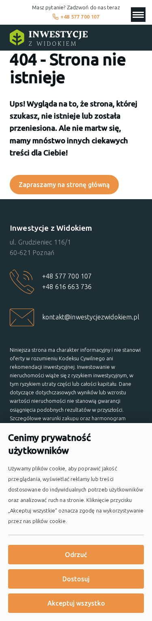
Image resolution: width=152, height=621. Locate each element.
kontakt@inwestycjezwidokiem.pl (90, 317)
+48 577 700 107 (79, 16)
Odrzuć (76, 554)
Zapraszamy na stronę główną (64, 184)
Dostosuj (76, 579)
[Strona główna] (49, 38)
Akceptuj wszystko (76, 603)
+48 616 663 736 (67, 286)
